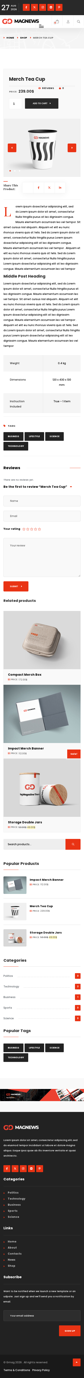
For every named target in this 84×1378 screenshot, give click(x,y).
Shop (23, 37)
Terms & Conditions (16, 1370)
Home (10, 37)
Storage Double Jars (25, 822)
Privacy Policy (41, 1370)
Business (13, 436)
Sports (7, 1008)
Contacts (15, 1253)
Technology (16, 446)
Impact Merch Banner (47, 880)
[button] (10, 170)
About (12, 1247)
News (11, 1260)
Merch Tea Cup (41, 906)
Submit (14, 586)
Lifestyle (34, 436)
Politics (8, 976)
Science (54, 436)
